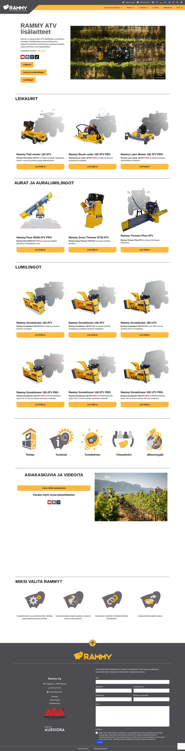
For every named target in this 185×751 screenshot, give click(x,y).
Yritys (178, 7)
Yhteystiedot (167, 7)
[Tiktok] (37, 57)
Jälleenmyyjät (155, 454)
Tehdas (30, 454)
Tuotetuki (155, 7)
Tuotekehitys (92, 454)
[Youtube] (23, 57)
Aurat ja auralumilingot (112, 7)
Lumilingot (142, 7)
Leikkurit (129, 7)
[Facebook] (27, 57)
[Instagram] (32, 57)
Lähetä (99, 742)
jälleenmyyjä (41, 51)
